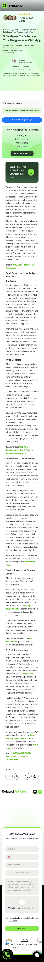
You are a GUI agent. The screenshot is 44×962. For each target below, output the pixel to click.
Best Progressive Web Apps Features (21, 110)
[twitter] (26, 776)
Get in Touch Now (21, 153)
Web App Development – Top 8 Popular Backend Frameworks (19, 450)
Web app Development (20, 120)
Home (5, 30)
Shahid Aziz (22, 60)
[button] (7, 857)
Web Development (22, 30)
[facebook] (9, 776)
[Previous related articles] (35, 792)
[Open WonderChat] (37, 955)
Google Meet (28, 674)
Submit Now (21, 928)
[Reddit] (34, 776)
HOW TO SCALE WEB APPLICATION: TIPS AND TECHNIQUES (18, 756)
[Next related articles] (40, 792)
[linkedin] (18, 776)
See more (36, 75)
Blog (11, 30)
